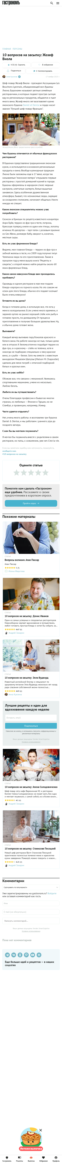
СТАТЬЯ (8, 556)
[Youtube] (32, 955)
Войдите (52, 893)
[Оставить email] (31, 717)
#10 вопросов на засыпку (14, 454)
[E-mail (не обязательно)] (31, 912)
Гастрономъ (6, 1161)
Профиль (56, 1161)
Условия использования (31, 742)
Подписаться (31, 725)
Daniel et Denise (31, 105)
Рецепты (19, 1161)
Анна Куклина (11, 76)
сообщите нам (9, 451)
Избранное (43, 1161)
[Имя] (31, 903)
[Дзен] (39, 955)
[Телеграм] (7, 955)
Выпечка (31, 1161)
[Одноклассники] (20, 955)
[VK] (13, 955)
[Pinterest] (26, 955)
